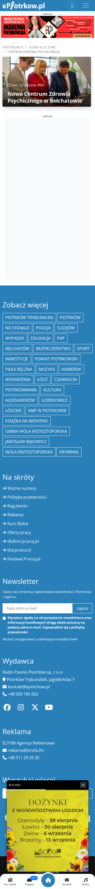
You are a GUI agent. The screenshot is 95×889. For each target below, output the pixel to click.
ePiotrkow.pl (13, 47)
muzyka (47, 369)
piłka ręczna (18, 369)
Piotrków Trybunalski (29, 317)
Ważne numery (21, 488)
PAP (61, 338)
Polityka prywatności (27, 497)
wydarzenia (18, 379)
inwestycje (16, 359)
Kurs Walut (17, 523)
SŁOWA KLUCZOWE (42, 47)
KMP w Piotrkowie (47, 410)
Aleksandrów (20, 400)
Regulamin (17, 506)
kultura (52, 390)
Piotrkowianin (21, 390)
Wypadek (14, 338)
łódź (42, 379)
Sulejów (66, 328)
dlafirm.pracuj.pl (23, 541)
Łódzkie (13, 410)
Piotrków (70, 317)
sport (83, 348)
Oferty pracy (19, 532)
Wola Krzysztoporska (29, 452)
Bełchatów (17, 348)
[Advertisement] (48, 197)
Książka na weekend (26, 421)
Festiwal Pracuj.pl (23, 559)
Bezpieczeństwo (53, 348)
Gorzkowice (55, 400)
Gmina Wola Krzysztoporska (36, 431)
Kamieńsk (71, 369)
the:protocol (19, 550)
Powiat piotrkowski (56, 359)
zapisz (82, 608)
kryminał (69, 452)
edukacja (40, 338)
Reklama (15, 515)
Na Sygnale (17, 328)
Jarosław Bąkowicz (25, 441)
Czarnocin (65, 379)
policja (43, 328)
